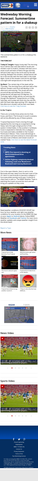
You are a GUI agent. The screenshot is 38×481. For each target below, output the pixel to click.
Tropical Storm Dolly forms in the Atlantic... (27, 271)
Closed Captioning (19, 442)
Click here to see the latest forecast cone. (18, 141)
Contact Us (19, 449)
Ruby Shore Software (27, 467)
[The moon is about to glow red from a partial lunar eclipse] (9, 262)
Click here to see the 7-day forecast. (13, 106)
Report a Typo (5, 228)
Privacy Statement (19, 451)
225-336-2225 (15, 460)
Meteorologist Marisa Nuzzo (11, 30)
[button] (19, 41)
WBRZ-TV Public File (19, 447)
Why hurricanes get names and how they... (28, 253)
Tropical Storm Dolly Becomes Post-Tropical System (8, 254)
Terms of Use (19, 454)
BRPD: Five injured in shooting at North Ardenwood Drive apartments (17, 154)
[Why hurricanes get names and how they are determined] (28, 244)
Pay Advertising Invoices (19, 456)
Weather (12, 27)
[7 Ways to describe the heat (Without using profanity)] (28, 281)
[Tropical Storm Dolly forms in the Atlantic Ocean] (28, 262)
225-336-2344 (30, 462)
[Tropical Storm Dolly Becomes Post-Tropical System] (9, 244)
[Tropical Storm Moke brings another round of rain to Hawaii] (9, 281)
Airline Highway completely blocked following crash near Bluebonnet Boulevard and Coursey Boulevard (19, 161)
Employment (19, 444)
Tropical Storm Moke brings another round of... (9, 290)
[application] (19, 41)
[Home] (7, 5)
